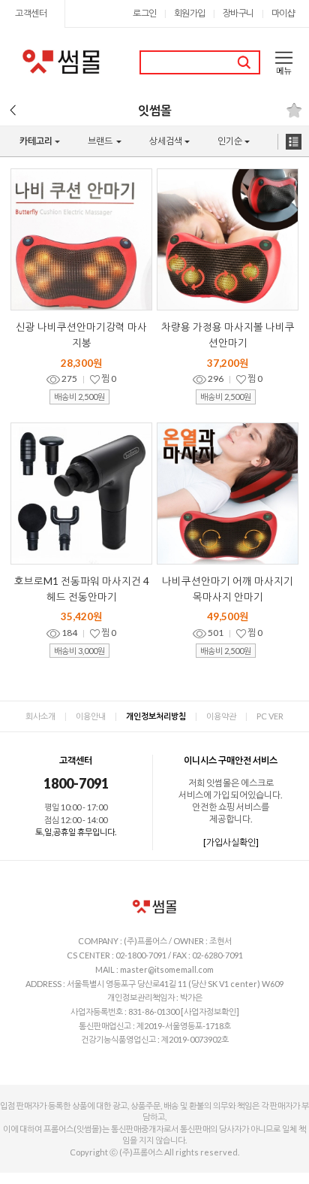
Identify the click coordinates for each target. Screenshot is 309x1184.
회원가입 (190, 13)
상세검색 (159, 145)
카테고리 (30, 145)
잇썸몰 (155, 110)
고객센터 (30, 13)
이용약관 (221, 716)
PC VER (270, 716)
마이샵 (284, 13)
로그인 (145, 13)
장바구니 (238, 13)
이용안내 (91, 716)
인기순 (222, 145)
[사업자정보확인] (210, 1011)
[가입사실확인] (231, 842)
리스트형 (294, 142)
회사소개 (41, 716)
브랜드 (93, 145)
